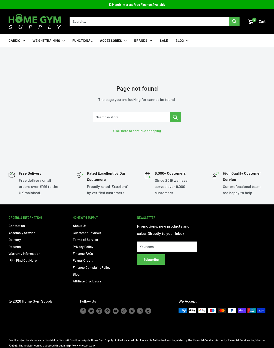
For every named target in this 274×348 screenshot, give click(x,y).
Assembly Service (22, 233)
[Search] (234, 21)
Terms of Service (85, 239)
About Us (79, 226)
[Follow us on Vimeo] (132, 311)
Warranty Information (24, 253)
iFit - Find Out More (23, 260)
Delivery (15, 239)
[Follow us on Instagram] (99, 311)
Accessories (111, 40)
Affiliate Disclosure (87, 281)
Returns (15, 246)
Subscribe (151, 259)
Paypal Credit (83, 260)
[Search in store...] (175, 117)
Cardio (14, 40)
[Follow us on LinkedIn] (140, 311)
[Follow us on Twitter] (91, 311)
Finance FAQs (83, 253)
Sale (164, 40)
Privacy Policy (83, 246)
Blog (180, 40)
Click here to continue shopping (137, 131)
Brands (140, 40)
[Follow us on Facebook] (83, 311)
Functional (82, 40)
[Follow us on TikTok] (124, 311)
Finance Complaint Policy (91, 267)
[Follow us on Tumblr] (148, 311)
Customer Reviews (87, 233)
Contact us (17, 226)
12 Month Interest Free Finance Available (137, 4)
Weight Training (46, 40)
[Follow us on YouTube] (116, 311)
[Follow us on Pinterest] (107, 311)
